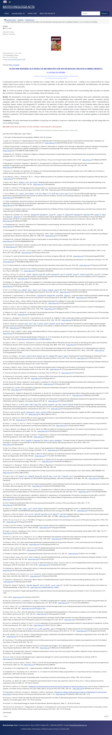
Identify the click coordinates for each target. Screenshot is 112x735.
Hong (51, 324)
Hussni (59, 215)
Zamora (66, 295)
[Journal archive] (23, 13)
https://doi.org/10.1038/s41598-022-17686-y (44, 587)
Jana (51, 440)
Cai (52, 194)
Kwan (43, 514)
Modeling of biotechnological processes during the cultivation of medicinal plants (58, 686)
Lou (52, 585)
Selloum (54, 274)
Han (66, 194)
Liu (39, 290)
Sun (44, 356)
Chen (28, 356)
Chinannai (29, 412)
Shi (40, 194)
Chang (30, 476)
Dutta (45, 440)
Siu (47, 274)
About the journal (46, 13)
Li (35, 194)
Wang (31, 194)
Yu (35, 629)
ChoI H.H (44, 412)
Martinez (87, 215)
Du (41, 585)
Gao (51, 629)
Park (40, 324)
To (27, 274)
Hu (70, 194)
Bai (57, 194)
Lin (19, 290)
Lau (61, 274)
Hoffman (51, 356)
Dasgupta (37, 440)
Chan (40, 274)
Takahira (68, 215)
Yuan (65, 356)
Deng (39, 356)
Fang (21, 194)
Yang (34, 290)
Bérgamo (34, 215)
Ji (48, 194)
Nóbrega (77, 215)
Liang (45, 629)
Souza (51, 215)
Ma (20, 509)
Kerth (88, 274)
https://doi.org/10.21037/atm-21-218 (33, 608)
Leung (75, 274)
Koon (36, 404)
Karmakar (58, 440)
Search (105, 13)
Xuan (58, 585)
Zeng (20, 476)
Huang (50, 290)
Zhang (21, 182)
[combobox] (90, 13)
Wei (31, 404)
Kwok (34, 274)
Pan (23, 356)
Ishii (44, 476)
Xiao (29, 290)
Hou (34, 509)
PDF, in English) (14, 65)
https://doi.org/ (50, 143)
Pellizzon (17, 217)
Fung (81, 274)
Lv (25, 476)
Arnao (58, 295)
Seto (35, 514)
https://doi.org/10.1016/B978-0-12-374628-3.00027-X (34, 339)
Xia (31, 182)
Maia (104, 215)
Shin (57, 324)
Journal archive (17, 13)
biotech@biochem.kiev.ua (78, 725)
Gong (35, 182)
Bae (62, 324)
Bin (34, 356)
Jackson (96, 215)
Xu (26, 182)
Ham (37, 412)
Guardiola (40, 295)
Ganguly (28, 440)
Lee (25, 324)
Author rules (32, 13)
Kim (35, 324)
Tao (26, 194)
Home (6, 13)
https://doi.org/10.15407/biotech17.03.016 (15, 59)
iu (19, 356)
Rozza (8, 217)
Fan (59, 476)
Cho (30, 324)
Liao (55, 290)
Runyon (37, 476)
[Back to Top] (109, 732)
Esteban (49, 295)
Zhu (61, 194)
